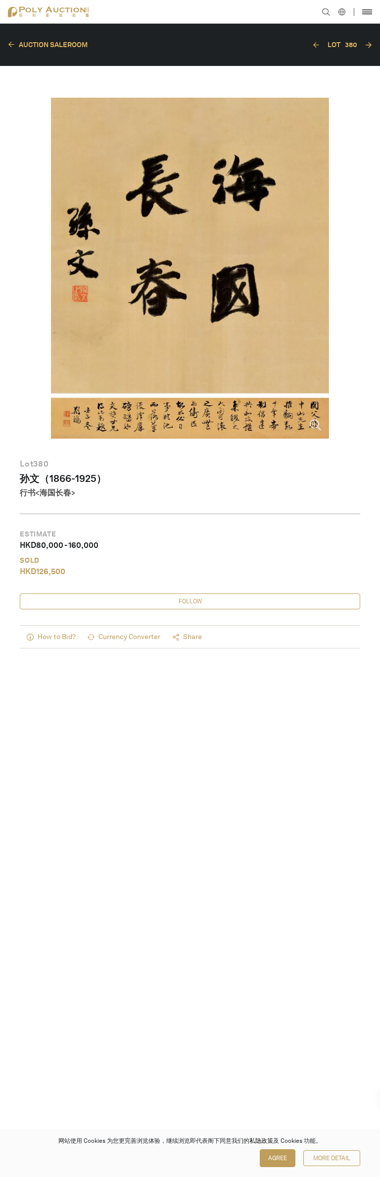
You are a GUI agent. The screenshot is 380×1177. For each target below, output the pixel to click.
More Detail (331, 1158)
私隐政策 (261, 1140)
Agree (277, 1158)
